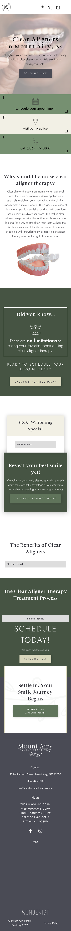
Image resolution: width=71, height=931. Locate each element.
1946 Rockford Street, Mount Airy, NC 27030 (35, 774)
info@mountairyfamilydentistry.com (35, 788)
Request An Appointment (35, 711)
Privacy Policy (51, 923)
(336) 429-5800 (35, 781)
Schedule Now (35, 73)
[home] (6, 7)
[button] (66, 7)
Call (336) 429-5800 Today (35, 381)
